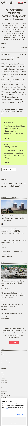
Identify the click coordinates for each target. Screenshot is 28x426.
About (2, 372)
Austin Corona (4, 300)
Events (3, 393)
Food (10, 190)
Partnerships (4, 380)
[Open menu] (25, 2)
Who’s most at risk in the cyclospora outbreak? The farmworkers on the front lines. (12, 231)
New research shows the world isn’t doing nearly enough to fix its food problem (13, 218)
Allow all (14, 418)
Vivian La (3, 247)
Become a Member (5, 395)
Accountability (4, 358)
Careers (3, 378)
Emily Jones (4, 309)
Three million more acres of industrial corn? (13, 184)
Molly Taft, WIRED (5, 288)
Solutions (3, 356)
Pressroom (4, 382)
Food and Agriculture (6, 362)
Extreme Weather (5, 360)
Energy (3, 352)
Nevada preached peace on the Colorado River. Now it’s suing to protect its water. (13, 295)
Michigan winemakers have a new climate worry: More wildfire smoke (13, 242)
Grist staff (3, 43)
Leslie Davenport (5, 318)
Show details (20, 414)
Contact (3, 376)
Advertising (4, 397)
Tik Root (3, 256)
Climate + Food (23, 50)
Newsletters (4, 391)
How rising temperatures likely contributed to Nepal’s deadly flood (12, 283)
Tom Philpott (4, 190)
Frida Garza (7, 224)
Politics (3, 354)
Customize (13, 423)
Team (2, 374)
